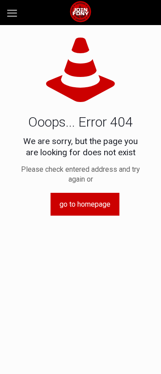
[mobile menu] (12, 13)
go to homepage (84, 204)
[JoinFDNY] (80, 11)
